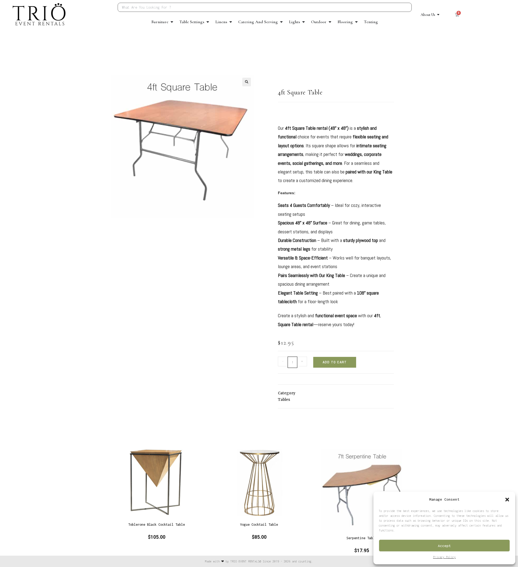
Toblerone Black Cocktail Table (156, 524)
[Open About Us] (438, 15)
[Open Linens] (231, 22)
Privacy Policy (444, 557)
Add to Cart (335, 362)
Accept (444, 546)
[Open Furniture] (172, 22)
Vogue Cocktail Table (259, 524)
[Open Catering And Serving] (281, 22)
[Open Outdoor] (330, 22)
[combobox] (265, 7)
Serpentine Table (361, 538)
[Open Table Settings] (208, 22)
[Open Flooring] (356, 22)
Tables (284, 399)
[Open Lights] (303, 22)
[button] (507, 499)
